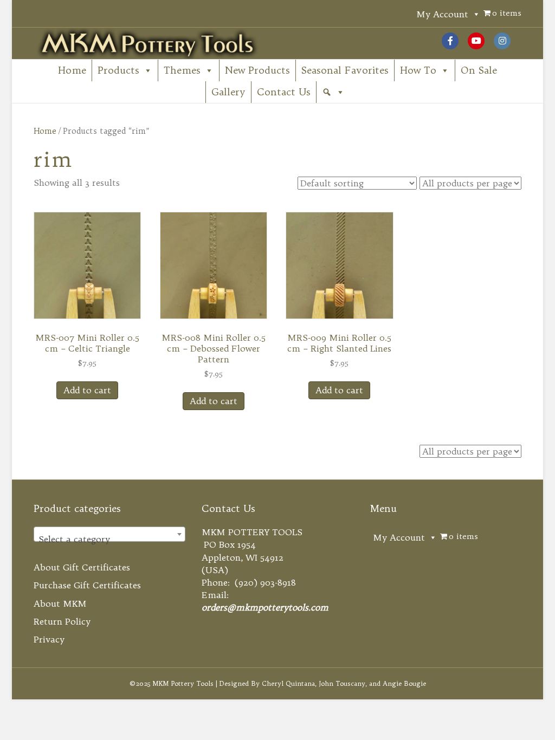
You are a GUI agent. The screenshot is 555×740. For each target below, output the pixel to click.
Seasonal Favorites (345, 70)
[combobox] (109, 534)
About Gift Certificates (82, 567)
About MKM (60, 603)
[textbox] (109, 539)
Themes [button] (182, 70)
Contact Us (284, 92)
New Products (257, 70)
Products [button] (118, 70)
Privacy (49, 639)
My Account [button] (442, 14)
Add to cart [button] (87, 390)
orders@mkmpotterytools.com (265, 607)
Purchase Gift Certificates (87, 585)
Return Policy (62, 621)
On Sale (479, 70)
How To (418, 70)
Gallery (228, 92)
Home (72, 70)
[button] (333, 92)
